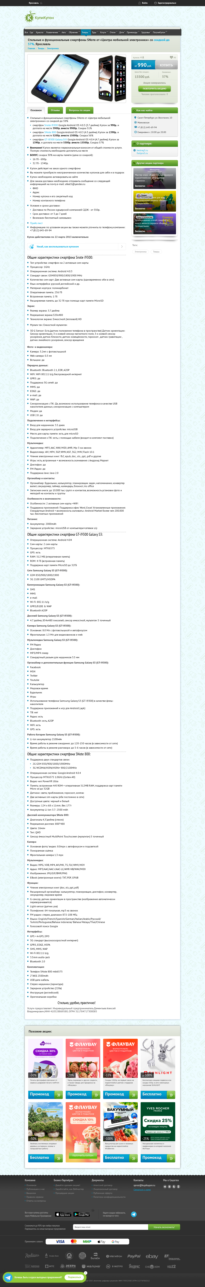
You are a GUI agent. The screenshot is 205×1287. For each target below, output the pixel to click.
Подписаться (74, 1277)
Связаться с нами (142, 1189)
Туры (95, 32)
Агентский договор (102, 1185)
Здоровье (146, 32)
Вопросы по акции (79, 110)
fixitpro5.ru (142, 153)
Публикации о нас (35, 1189)
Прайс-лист (36, 223)
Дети (122, 32)
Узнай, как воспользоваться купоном (58, 246)
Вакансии (31, 1193)
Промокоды (133, 32)
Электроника (140, 251)
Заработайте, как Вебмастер (69, 1189)
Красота (40, 32)
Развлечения (53, 32)
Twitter (174, 1186)
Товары (86, 32)
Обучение (74, 32)
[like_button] (171, 57)
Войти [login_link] (145, 3)
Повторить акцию (154, 88)
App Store (63, 1214)
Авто (64, 32)
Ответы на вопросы (36, 1200)
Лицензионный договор (105, 1189)
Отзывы (55, 110)
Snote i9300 (51, 125)
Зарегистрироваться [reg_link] (167, 3)
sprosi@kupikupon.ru (144, 1185)
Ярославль (34, 3)
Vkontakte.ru (169, 1186)
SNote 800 (50, 132)
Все (26, 32)
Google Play (81, 1214)
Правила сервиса (34, 1196)
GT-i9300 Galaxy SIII (55, 139)
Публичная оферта (102, 1193)
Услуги (104, 32)
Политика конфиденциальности (109, 1196)
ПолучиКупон (160, 32)
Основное (36, 110)
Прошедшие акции (64, 1193)
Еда (32, 32)
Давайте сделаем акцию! (67, 1185)
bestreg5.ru (142, 150)
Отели (114, 32)
